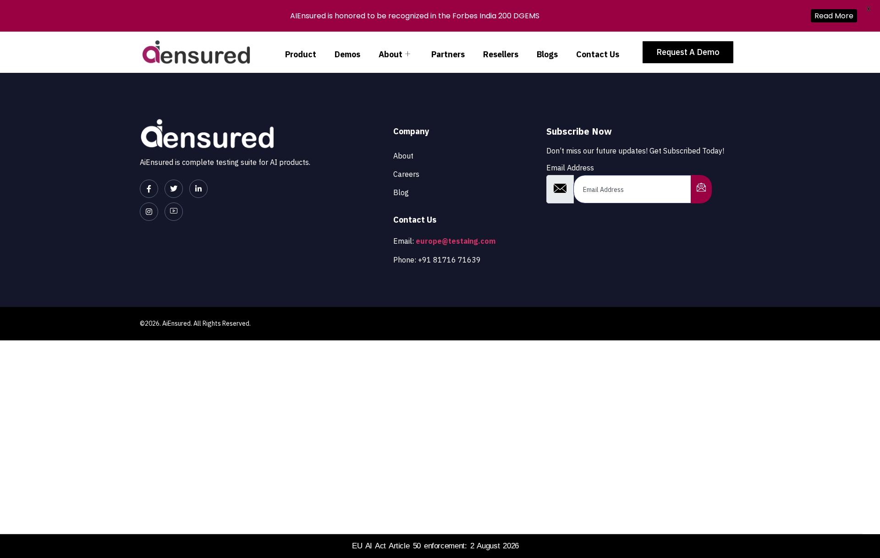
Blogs (547, 54)
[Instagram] (149, 211)
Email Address (570, 167)
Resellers (500, 54)
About (390, 54)
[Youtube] (174, 211)
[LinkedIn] (198, 189)
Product (300, 54)
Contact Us (597, 54)
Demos (347, 54)
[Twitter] (174, 189)
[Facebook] (149, 189)
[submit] (701, 189)
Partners (448, 54)
